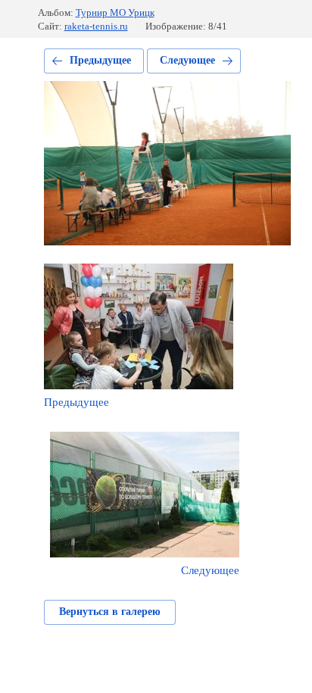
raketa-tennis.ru (96, 26)
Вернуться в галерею (110, 611)
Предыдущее (100, 60)
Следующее (187, 60)
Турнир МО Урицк (115, 12)
